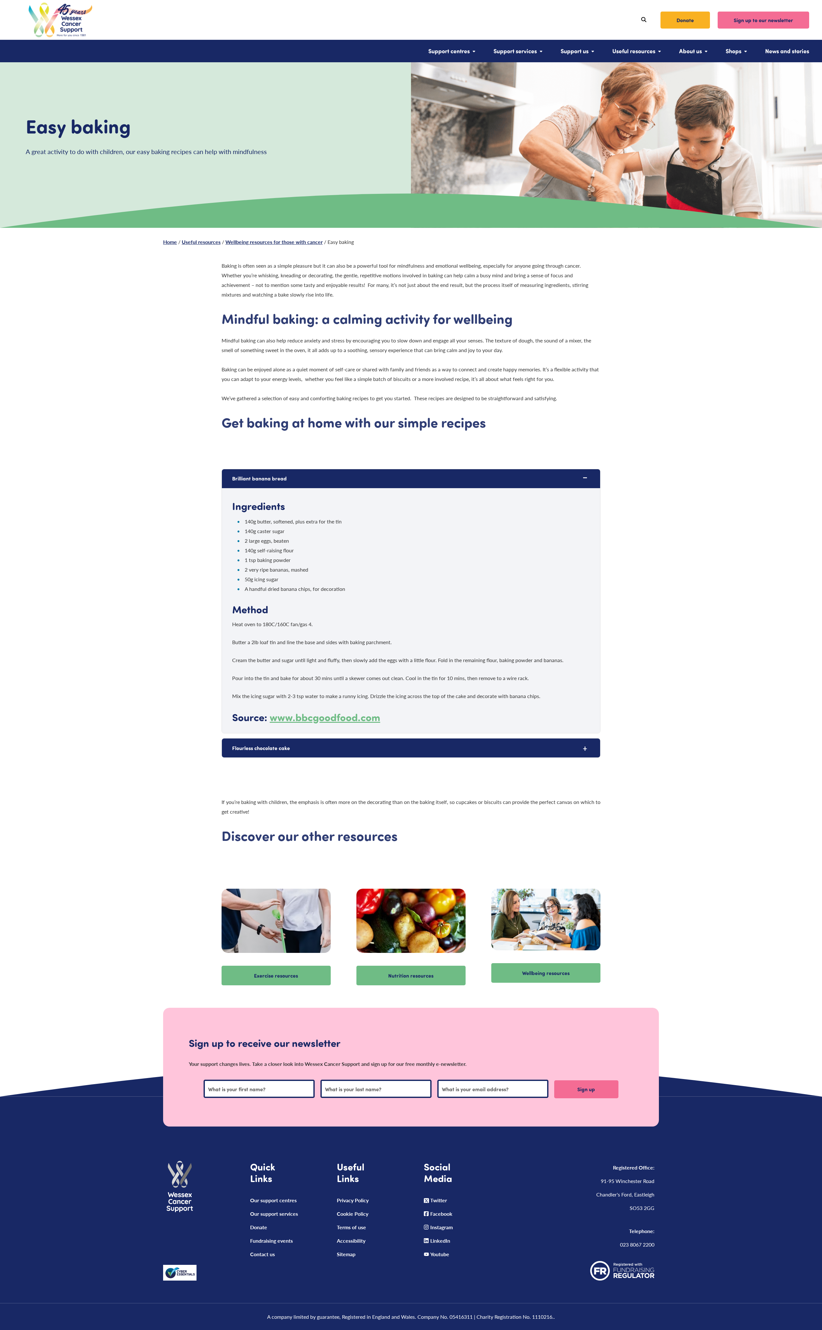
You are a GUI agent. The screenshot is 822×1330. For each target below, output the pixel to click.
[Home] (52, 20)
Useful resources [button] (633, 51)
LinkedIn (440, 1240)
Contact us (262, 1254)
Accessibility (351, 1240)
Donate (685, 20)
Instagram (441, 1227)
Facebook (441, 1213)
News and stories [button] (787, 51)
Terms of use (351, 1227)
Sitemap (346, 1254)
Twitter (438, 1200)
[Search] (643, 20)
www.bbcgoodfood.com (325, 717)
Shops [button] (733, 51)
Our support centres (273, 1200)
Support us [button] (575, 51)
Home (170, 242)
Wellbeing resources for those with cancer (274, 242)
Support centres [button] (449, 51)
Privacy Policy (353, 1200)
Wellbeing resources (546, 973)
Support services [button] (515, 51)
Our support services (274, 1213)
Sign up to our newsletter (763, 20)
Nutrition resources (410, 975)
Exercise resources (276, 975)
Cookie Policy (352, 1213)
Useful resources (201, 242)
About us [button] (690, 51)
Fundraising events (271, 1240)
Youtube (439, 1254)
